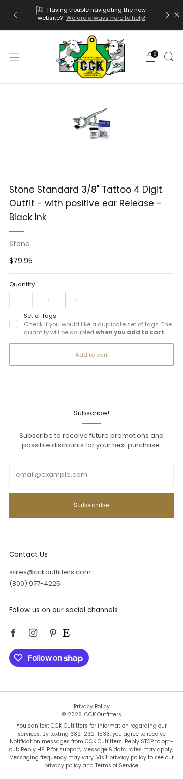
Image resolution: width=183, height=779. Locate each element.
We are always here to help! (105, 18)
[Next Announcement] (168, 15)
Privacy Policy (92, 706)
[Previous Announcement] (15, 15)
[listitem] (91, 15)
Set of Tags (98, 324)
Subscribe (91, 505)
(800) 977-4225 (34, 583)
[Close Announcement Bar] (177, 15)
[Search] (169, 56)
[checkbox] (13, 324)
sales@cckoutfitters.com (50, 572)
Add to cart (91, 355)
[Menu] (14, 57)
